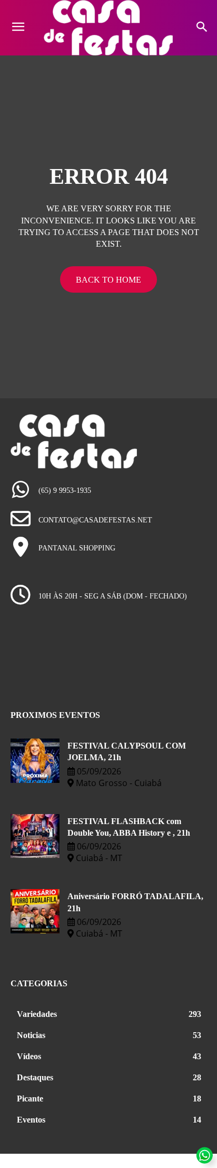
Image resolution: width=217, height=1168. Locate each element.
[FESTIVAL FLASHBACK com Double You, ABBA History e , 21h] (35, 836)
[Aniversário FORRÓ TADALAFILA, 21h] (35, 911)
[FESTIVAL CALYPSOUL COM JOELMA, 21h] (35, 761)
